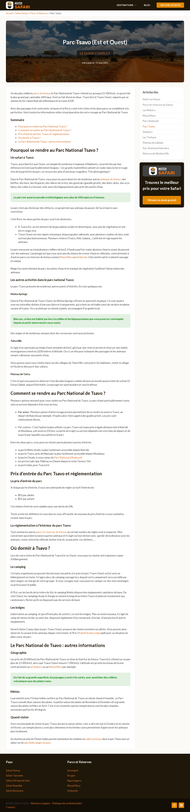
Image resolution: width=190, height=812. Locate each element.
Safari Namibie (14, 785)
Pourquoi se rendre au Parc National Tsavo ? (43, 126)
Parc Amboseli (151, 120)
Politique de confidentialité (67, 803)
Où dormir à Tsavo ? (29, 137)
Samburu (147, 131)
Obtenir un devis (170, 5)
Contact (10, 807)
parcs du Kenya (41, 93)
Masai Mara (66, 257)
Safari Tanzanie (14, 775)
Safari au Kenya (151, 99)
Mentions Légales (40, 803)
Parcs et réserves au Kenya (158, 104)
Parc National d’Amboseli (68, 457)
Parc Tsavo (149, 126)
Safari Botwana (14, 790)
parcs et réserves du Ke (49, 532)
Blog (147, 5)
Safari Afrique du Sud (18, 780)
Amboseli (81, 257)
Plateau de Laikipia (153, 142)
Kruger (71, 775)
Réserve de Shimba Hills (156, 153)
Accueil (9, 13)
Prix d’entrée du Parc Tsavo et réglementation (43, 134)
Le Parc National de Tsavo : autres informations (44, 141)
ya (65, 532)
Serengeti (72, 770)
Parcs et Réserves (39, 13)
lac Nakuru (36, 666)
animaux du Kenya (110, 179)
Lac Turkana (149, 137)
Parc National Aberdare (156, 148)
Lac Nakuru (149, 110)
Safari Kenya (21, 13)
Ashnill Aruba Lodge (89, 632)
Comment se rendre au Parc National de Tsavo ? (45, 130)
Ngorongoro (74, 780)
